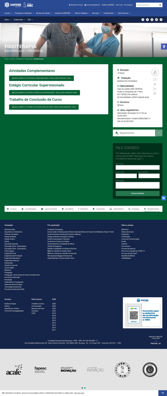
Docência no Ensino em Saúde (58, 241)
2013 (54, 325)
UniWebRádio (126, 258)
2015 (54, 320)
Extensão (84, 209)
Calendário (125, 234)
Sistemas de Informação (13, 284)
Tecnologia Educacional (13, 287)
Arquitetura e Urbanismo (13, 232)
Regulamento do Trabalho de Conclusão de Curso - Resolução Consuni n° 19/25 (45, 107)
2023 (54, 311)
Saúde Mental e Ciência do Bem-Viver (60, 258)
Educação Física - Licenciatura (15, 249)
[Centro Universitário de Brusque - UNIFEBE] (19, 5)
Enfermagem (9, 251)
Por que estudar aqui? (129, 253)
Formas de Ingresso (128, 249)
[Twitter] (154, 84)
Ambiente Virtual (76, 5)
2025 (54, 306)
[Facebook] (154, 79)
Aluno (7, 20)
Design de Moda (10, 237)
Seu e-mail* (120, 172)
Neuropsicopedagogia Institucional (59, 256)
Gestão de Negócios (54, 246)
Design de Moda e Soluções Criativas (60, 237)
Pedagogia (8, 272)
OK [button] (163, 393)
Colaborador (19, 20)
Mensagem (120, 181)
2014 (54, 323)
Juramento (100, 209)
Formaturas (125, 246)
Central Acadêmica (93, 5)
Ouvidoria (129, 5)
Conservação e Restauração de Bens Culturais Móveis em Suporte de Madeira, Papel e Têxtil (80, 232)
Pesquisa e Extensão (23, 13)
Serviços (96, 13)
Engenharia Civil (10, 253)
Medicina (8, 270)
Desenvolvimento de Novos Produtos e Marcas (64, 234)
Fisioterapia (9, 263)
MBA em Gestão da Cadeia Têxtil (59, 251)
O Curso (13, 209)
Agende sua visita (37, 308)
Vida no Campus (81, 13)
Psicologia (8, 280)
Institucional (108, 13)
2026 (54, 304)
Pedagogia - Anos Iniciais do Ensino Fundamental (22, 275)
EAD (29, 20)
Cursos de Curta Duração (130, 239)
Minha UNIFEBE (108, 5)
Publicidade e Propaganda (14, 282)
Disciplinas (69, 209)
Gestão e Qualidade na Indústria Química (61, 249)
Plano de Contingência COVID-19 (133, 251)
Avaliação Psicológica (55, 229)
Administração (10, 229)
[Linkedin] (154, 89)
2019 (54, 313)
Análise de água (10, 304)
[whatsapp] (154, 93)
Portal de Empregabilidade (14, 311)
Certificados (125, 237)
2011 (54, 330)
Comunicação (36, 306)
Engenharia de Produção (13, 256)
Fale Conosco (123, 13)
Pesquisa (135, 209)
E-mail (120, 5)
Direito (7, 241)
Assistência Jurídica (12, 308)
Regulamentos (153, 209)
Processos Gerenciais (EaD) (14, 289)
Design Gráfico (10, 239)
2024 (54, 308)
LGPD (33, 313)
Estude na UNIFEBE (63, 13)
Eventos (124, 244)
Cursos (8, 13)
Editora (7, 306)
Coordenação (30, 209)
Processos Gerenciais (12, 277)
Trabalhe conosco (37, 304)
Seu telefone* (143, 172)
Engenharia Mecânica (12, 258)
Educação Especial (11, 244)
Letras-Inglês (9, 268)
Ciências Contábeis (11, 234)
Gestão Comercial (11, 265)
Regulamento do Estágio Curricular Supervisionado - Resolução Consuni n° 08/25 (45, 92)
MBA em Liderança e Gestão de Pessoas (61, 253)
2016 (54, 318)
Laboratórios (118, 209)
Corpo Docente (50, 209)
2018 (54, 316)
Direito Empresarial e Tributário (58, 239)
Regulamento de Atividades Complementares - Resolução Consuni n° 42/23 (42, 78)
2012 (54, 328)
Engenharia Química (12, 260)
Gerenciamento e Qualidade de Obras (60, 244)
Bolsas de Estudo (43, 13)
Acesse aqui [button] (79, 393)
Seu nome (119, 164)
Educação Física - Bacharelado (15, 246)
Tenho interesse (137, 193)
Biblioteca (124, 229)
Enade (123, 241)
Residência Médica (128, 256)
